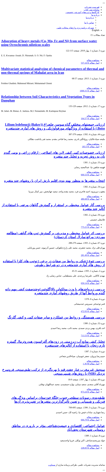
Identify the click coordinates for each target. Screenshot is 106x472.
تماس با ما (89, 23)
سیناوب (51, 465)
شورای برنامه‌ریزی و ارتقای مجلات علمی (75, 28)
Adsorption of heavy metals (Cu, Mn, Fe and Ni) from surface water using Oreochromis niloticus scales (49, 42)
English (95, 30)
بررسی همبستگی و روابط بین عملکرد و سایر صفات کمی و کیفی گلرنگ (56, 317)
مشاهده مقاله (93, 60)
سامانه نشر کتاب (91, 10)
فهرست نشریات (91, 7)
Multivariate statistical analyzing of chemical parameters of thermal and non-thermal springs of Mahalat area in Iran (52, 70)
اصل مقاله (90, 63)
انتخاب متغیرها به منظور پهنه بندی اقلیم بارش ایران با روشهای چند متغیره (54, 181)
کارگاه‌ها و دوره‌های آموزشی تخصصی (82, 12)
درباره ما (95, 15)
